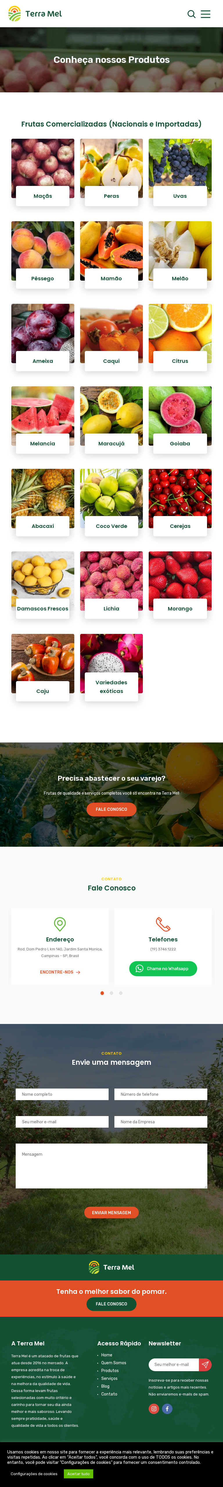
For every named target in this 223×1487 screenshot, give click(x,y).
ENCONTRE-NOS (56, 972)
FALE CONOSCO (111, 809)
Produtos (110, 1370)
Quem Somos (113, 1362)
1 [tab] (102, 993)
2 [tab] (111, 993)
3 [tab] (121, 993)
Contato (109, 1394)
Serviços (109, 1378)
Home (106, 1355)
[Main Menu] (205, 14)
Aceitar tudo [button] (78, 1474)
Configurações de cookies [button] (34, 1474)
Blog (105, 1386)
